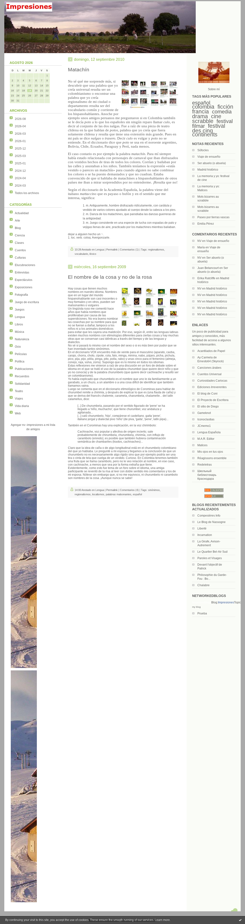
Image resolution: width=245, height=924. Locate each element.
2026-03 (20, 133)
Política (19, 361)
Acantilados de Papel (211, 351)
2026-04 (20, 126)
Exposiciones (23, 287)
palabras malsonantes (118, 494)
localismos (98, 494)
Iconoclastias (205, 419)
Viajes (19, 398)
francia (200, 111)
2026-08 (20, 119)
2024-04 (20, 178)
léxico (92, 253)
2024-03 (20, 185)
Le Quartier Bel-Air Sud (212, 551)
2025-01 (20, 163)
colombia (203, 107)
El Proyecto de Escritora (212, 400)
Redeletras (204, 464)
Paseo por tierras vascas (213, 217)
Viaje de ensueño (208, 156)
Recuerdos (22, 376)
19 (29, 90)
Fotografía (21, 294)
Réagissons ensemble (212, 458)
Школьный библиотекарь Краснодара (206, 474)
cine (216, 116)
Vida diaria (22, 406)
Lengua (20, 317)
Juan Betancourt (208, 268)
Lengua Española (209, 432)
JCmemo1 (204, 426)
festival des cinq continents (208, 130)
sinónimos (154, 490)
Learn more (162, 920)
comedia (222, 112)
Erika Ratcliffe (206, 278)
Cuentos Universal (209, 374)
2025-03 (20, 156)
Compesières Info (208, 515)
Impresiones (226, 602)
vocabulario (81, 253)
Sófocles (203, 150)
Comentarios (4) (129, 490)
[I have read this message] (240, 920)
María (201, 247)
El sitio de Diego (208, 406)
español (201, 103)
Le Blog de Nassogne (211, 522)
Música (19, 332)
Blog (18, 228)
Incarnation (204, 535)
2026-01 (20, 141)
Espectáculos (23, 280)
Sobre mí (214, 89)
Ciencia (20, 235)
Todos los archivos (27, 193)
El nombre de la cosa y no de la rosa (110, 277)
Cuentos (20, 250)
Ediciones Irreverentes (212, 387)
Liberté (201, 528)
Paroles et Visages (209, 558)
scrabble (202, 121)
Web (18, 413)
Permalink (112, 249)
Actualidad (22, 213)
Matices (202, 445)
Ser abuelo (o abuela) (211, 163)
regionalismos (156, 249)
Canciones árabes (209, 367)
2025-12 (20, 148)
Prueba (202, 613)
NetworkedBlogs (201, 602)
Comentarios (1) (129, 249)
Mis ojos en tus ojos (210, 451)
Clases (19, 243)
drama (200, 116)
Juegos (19, 309)
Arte (17, 220)
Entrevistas (22, 272)
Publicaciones (24, 369)
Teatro (19, 391)
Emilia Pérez (205, 223)
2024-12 (20, 171)
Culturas (20, 257)
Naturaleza (22, 339)
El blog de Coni (207, 393)
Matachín (78, 69)
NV (199, 241)
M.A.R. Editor (205, 438)
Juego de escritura (27, 302)
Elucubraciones (25, 265)
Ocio (18, 346)
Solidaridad (22, 383)
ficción (225, 107)
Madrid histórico (207, 169)
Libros (19, 324)
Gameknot (204, 413)
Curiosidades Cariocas (212, 380)
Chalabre (203, 585)
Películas (21, 354)
